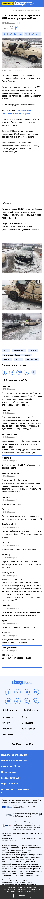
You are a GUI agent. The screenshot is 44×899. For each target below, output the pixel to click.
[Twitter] (26, 372)
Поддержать (8, 3)
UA (11, 28)
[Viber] (19, 372)
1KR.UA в (14, 34)
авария (7, 359)
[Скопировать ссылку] (33, 372)
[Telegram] (11, 372)
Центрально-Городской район (17, 355)
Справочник (7, 734)
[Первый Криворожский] (24, 3)
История (6, 723)
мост (18, 359)
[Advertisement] (22, 176)
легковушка (32, 359)
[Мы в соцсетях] (8, 692)
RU (16, 28)
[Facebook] (4, 372)
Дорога (33, 350)
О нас (24, 717)
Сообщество (28, 723)
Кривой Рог (19, 350)
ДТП (6, 350)
